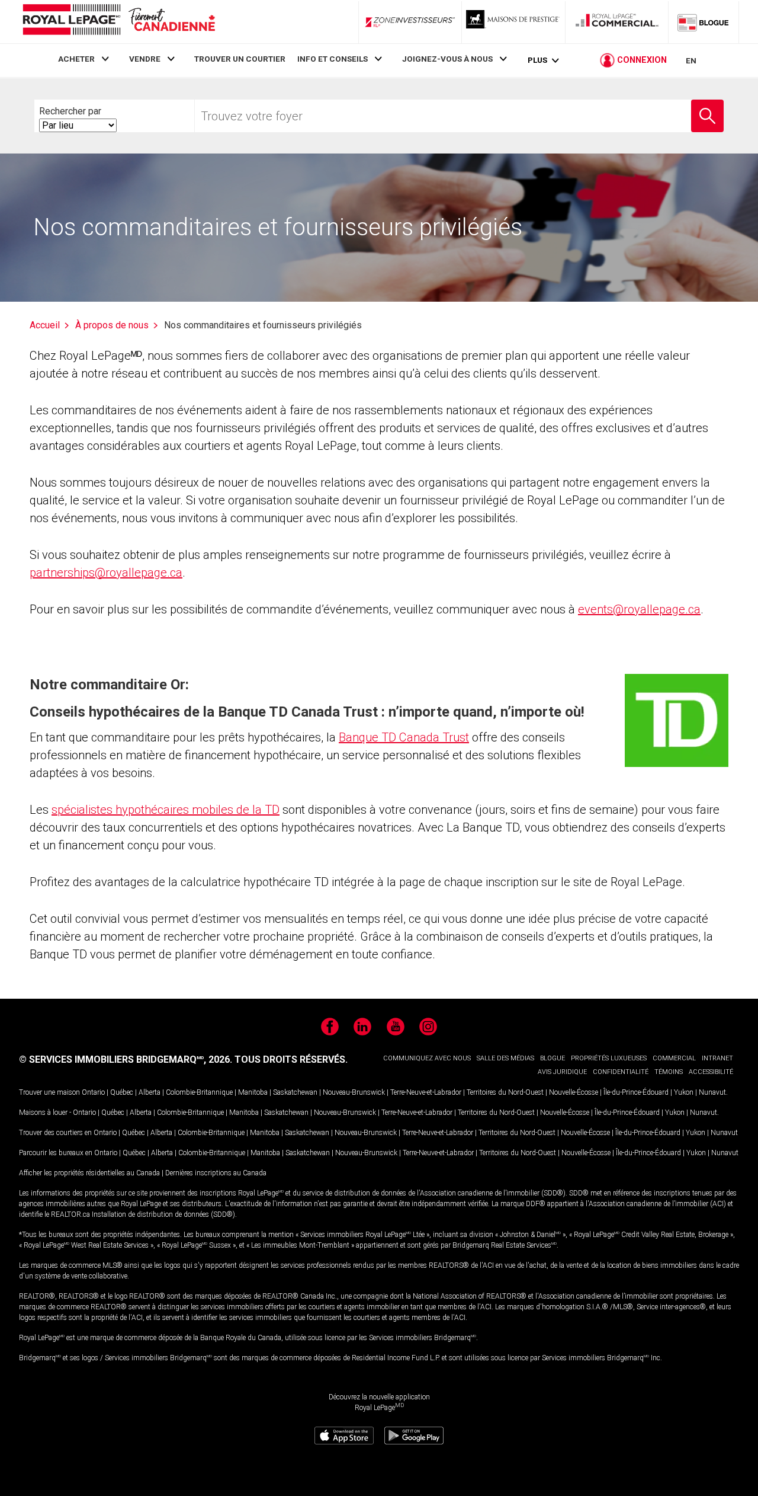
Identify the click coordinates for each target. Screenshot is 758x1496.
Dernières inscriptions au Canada (215, 1173)
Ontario (93, 1092)
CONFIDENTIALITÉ (620, 1072)
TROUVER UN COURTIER (239, 58)
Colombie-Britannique (199, 1092)
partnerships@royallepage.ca (106, 572)
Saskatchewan (295, 1092)
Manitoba (253, 1092)
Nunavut (712, 1092)
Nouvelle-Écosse (573, 1092)
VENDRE (144, 58)
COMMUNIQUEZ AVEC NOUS (427, 1058)
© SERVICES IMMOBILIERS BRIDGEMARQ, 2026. (125, 1059)
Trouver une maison (49, 1092)
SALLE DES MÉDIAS (505, 1058)
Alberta (149, 1092)
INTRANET (717, 1058)
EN (691, 60)
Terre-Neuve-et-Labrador (425, 1092)
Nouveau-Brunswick (354, 1092)
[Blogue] (703, 22)
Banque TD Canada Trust (404, 737)
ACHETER (76, 58)
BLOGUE (552, 1058)
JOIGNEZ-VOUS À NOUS (447, 58)
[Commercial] (617, 22)
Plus (537, 60)
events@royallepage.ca (639, 609)
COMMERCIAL (674, 1058)
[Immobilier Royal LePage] (118, 21)
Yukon (683, 1092)
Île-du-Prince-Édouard (636, 1092)
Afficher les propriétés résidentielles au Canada (89, 1173)
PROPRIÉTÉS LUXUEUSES (609, 1058)
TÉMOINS (668, 1072)
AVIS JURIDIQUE (562, 1072)
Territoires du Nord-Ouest (505, 1092)
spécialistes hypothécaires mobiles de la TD (166, 810)
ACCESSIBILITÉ (711, 1072)
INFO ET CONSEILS (332, 58)
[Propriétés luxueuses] (513, 22)
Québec (121, 1092)
